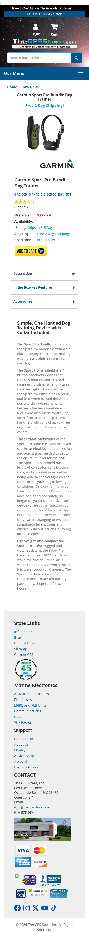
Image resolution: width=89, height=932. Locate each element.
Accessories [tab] (22, 301)
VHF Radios (23, 722)
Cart (54, 34)
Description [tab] (22, 273)
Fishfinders (23, 699)
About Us (21, 744)
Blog (17, 637)
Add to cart (32, 252)
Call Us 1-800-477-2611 (44, 14)
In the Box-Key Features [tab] (32, 287)
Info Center (23, 631)
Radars (19, 716)
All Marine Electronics (31, 694)
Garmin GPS (23, 654)
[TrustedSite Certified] (38, 892)
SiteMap (20, 649)
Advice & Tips (25, 755)
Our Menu (14, 73)
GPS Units (31, 87)
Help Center (23, 738)
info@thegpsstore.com (32, 807)
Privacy (19, 750)
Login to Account (27, 767)
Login (35, 34)
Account (20, 761)
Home (12, 87)
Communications (27, 711)
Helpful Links (24, 643)
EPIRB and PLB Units (30, 705)
